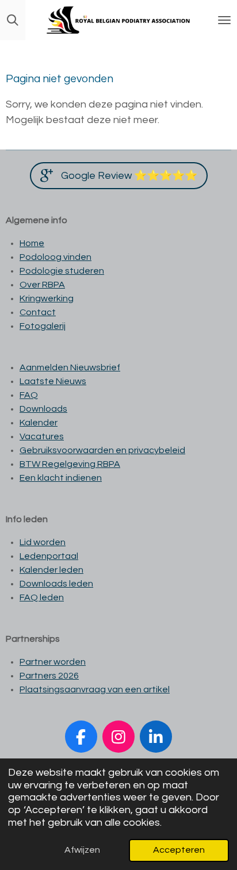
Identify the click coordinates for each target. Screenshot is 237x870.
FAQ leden (42, 597)
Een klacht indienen (61, 477)
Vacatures (42, 436)
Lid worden (43, 542)
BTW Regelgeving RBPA (70, 464)
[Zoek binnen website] (12, 20)
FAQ (29, 395)
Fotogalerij (43, 326)
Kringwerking (47, 298)
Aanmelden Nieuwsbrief (70, 367)
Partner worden (53, 661)
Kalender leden (51, 569)
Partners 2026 (49, 675)
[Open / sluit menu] (224, 20)
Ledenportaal (49, 556)
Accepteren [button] (179, 849)
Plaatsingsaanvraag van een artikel (95, 689)
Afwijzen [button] (82, 849)
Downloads (43, 408)
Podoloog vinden (55, 257)
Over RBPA (42, 284)
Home (32, 243)
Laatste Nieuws (53, 381)
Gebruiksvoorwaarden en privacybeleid (102, 450)
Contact (38, 312)
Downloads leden (56, 583)
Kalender (39, 422)
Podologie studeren (62, 270)
